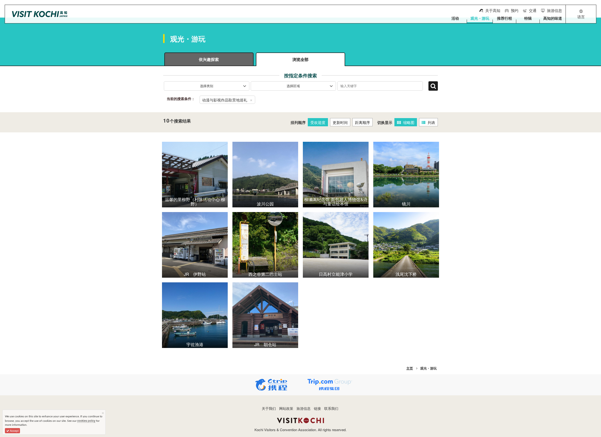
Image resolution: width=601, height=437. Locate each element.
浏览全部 (300, 59)
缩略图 (408, 122)
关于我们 (269, 408)
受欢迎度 (317, 122)
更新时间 (340, 122)
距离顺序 (362, 122)
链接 (317, 408)
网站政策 (286, 408)
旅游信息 (304, 408)
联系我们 (331, 408)
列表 (431, 122)
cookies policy (86, 420)
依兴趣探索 (209, 59)
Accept (14, 431)
